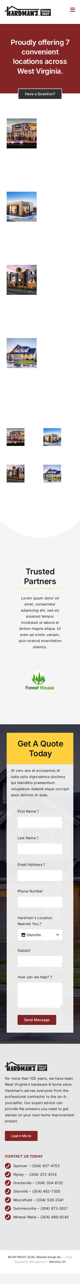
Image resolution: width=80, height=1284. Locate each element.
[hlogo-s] (28, 7)
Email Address (31, 864)
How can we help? (35, 977)
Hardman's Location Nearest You (35, 921)
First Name (28, 811)
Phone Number (30, 891)
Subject (24, 950)
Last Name (28, 838)
